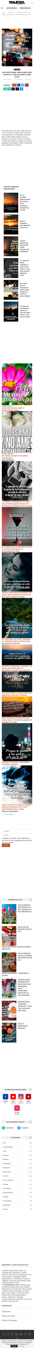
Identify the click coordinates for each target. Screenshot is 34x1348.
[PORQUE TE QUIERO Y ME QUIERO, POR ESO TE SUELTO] (17, 724)
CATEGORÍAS (12, 8)
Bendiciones (17, 1205)
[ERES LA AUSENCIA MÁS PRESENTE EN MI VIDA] (11, 224)
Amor (17, 1151)
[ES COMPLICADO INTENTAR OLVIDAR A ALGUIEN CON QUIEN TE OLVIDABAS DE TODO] (17, 508)
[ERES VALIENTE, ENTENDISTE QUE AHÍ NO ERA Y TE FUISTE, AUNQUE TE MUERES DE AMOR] (17, 697)
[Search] (32, 2)
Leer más (21, 1346)
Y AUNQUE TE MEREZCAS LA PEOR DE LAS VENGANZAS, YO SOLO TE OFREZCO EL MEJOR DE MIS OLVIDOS (17, 504)
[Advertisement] (17, 22)
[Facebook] (3, 1334)
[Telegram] (29, 1334)
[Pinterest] (16, 1334)
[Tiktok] (17, 1338)
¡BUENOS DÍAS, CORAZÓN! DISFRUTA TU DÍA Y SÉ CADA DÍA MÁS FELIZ (25, 1006)
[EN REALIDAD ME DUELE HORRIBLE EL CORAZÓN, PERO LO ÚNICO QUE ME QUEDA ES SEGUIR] (17, 599)
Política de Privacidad (9, 1320)
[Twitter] (8, 1334)
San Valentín (17, 1188)
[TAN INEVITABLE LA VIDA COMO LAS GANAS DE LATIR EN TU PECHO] (17, 672)
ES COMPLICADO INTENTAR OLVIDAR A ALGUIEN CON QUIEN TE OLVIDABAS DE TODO (17, 549)
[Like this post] (15, 85)
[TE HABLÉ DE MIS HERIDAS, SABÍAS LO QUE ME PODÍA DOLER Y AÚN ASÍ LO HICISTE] (11, 312)
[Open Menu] (2, 8)
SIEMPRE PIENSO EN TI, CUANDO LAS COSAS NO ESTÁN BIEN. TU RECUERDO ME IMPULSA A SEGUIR (17, 668)
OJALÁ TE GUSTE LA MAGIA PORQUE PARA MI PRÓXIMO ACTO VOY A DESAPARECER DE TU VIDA (16, 807)
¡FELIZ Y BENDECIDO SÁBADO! (23, 1026)
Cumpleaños (17, 1163)
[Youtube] (20, 1334)
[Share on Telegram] (9, 88)
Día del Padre (17, 1201)
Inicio (3, 12)
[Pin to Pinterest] (26, 85)
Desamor (11, 12)
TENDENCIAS (25, 8)
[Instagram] (12, 1334)
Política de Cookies (8, 1316)
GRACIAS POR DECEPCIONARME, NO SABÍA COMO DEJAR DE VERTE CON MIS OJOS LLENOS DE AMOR (16, 595)
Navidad (17, 1196)
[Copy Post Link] (13, 88)
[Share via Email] (21, 88)
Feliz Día (17, 1176)
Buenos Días (17, 1172)
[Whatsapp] (25, 1334)
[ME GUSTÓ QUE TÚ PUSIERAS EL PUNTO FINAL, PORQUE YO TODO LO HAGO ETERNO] (11, 290)
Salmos (17, 1209)
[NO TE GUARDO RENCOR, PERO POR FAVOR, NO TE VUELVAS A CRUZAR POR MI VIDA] (11, 203)
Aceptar (14, 1346)
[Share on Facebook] (18, 85)
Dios (17, 1143)
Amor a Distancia (17, 1180)
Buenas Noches (17, 1192)
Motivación (17, 1167)
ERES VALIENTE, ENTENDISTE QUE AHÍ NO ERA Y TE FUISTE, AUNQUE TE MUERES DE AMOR (17, 720)
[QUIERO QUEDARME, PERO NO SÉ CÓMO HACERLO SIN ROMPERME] (11, 246)
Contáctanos (6, 1311)
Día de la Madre (17, 1147)
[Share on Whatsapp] (5, 88)
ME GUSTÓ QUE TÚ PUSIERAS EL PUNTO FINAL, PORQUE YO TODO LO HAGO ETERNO (25, 290)
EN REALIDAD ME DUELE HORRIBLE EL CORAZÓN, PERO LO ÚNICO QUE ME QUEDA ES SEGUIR (16, 641)
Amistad (17, 1184)
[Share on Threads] (17, 88)
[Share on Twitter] (22, 85)
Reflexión (17, 1159)
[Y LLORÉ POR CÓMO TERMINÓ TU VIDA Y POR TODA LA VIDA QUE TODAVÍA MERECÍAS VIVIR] (11, 268)
